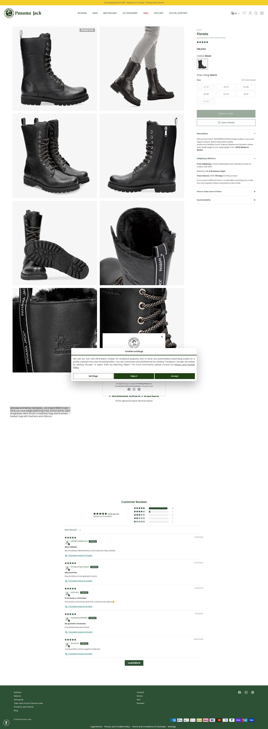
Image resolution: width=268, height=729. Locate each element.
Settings (93, 376)
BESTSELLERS (110, 13)
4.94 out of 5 (113, 514)
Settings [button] (172, 726)
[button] (202, 42)
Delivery (17, 692)
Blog (16, 710)
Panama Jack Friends (24, 707)
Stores (140, 696)
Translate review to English (80, 555)
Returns (17, 696)
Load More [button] (134, 663)
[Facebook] (129, 389)
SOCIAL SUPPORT (178, 13)
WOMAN (82, 13)
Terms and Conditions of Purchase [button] (149, 726)
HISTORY (158, 13)
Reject (134, 376)
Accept (175, 376)
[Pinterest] (139, 389)
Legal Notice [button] (96, 726)
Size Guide (250, 80)
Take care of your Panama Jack (28, 703)
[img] (70, 537)
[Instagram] (134, 389)
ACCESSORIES (130, 13)
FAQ (138, 699)
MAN (95, 13)
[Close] (162, 337)
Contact (140, 692)
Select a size (226, 113)
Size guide (18, 699)
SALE (145, 13)
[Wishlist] (244, 13)
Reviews (140, 703)
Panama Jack (25, 719)
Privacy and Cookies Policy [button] (117, 726)
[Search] (256, 13)
